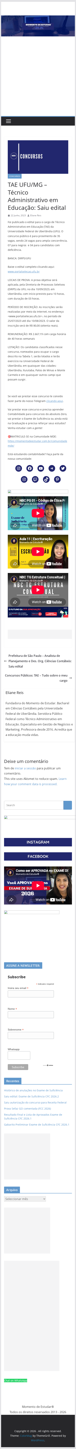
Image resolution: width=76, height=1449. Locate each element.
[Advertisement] (38, 76)
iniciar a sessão (25, 768)
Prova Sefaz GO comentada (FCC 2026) (27, 1108)
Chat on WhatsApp (15, 1380)
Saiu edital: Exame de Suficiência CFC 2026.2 (31, 1096)
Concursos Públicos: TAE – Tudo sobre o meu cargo (36, 678)
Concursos (14, 176)
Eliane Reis (35, 215)
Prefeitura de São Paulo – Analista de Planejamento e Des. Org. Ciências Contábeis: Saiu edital (40, 661)
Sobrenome (16, 1029)
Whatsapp (14, 1049)
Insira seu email (18, 988)
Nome (12, 1009)
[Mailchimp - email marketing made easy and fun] (48, 1066)
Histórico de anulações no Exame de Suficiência (33, 1090)
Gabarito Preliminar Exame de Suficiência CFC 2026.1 (36, 1124)
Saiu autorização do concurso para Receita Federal (35, 1102)
